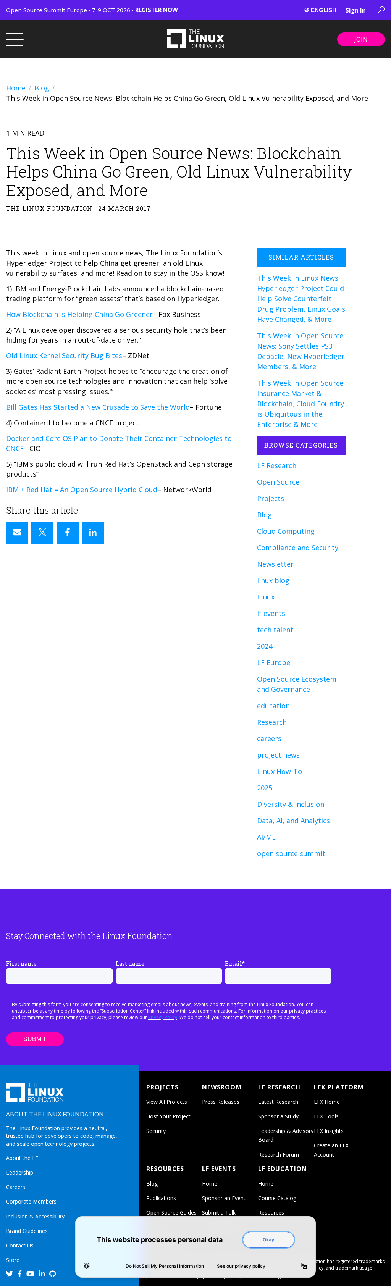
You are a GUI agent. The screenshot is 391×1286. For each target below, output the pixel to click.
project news (278, 754)
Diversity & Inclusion (290, 804)
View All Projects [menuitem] (166, 1101)
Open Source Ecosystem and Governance (296, 684)
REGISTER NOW (156, 10)
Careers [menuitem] (15, 1187)
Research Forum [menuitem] (278, 1154)
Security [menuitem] (156, 1130)
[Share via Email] (17, 533)
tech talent (275, 629)
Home (16, 87)
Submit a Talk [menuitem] (219, 1212)
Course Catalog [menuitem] (277, 1198)
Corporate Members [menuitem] (31, 1201)
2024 (264, 646)
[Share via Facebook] (68, 533)
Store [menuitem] (12, 1259)
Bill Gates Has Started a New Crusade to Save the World (98, 407)
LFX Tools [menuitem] (326, 1116)
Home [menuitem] (209, 1183)
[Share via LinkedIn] (93, 533)
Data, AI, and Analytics (293, 820)
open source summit (291, 853)
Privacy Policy (162, 1017)
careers (269, 738)
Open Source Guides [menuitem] (171, 1212)
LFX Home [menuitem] (327, 1101)
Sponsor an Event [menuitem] (224, 1198)
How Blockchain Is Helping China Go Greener (79, 314)
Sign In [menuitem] (356, 10)
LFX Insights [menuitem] (329, 1130)
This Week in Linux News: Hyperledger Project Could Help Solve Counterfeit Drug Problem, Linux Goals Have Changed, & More (301, 298)
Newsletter (275, 564)
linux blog (273, 580)
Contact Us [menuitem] (20, 1245)
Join (361, 39)
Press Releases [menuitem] (220, 1101)
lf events (271, 613)
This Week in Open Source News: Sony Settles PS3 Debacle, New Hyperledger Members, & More (300, 351)
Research (272, 722)
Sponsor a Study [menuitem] (278, 1116)
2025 (264, 787)
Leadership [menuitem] (19, 1172)
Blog (41, 87)
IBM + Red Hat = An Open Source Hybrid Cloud (81, 489)
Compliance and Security (297, 547)
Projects (270, 498)
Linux (266, 596)
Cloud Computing (286, 531)
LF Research (276, 465)
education (273, 705)
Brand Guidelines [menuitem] (27, 1230)
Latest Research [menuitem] (278, 1101)
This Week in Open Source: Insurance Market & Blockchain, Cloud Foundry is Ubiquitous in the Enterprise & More (301, 403)
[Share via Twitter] (42, 533)
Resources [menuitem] (271, 1212)
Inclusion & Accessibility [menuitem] (35, 1216)
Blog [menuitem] (152, 1183)
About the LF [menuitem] (22, 1158)
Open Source (278, 481)
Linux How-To (279, 771)
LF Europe (273, 662)
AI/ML (266, 837)
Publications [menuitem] (161, 1198)
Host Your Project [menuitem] (168, 1116)
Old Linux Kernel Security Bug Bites (64, 355)
